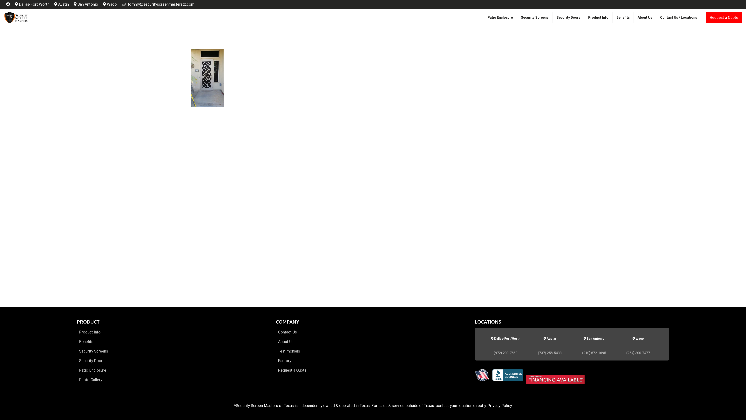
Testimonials (289, 351)
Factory (284, 360)
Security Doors (92, 360)
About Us (286, 341)
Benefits (86, 341)
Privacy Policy (500, 405)
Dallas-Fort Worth (33, 4)
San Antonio (87, 4)
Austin (63, 4)
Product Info (90, 332)
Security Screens (93, 351)
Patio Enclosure (92, 370)
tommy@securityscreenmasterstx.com (160, 4)
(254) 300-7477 (638, 353)
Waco (111, 4)
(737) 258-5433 (550, 353)
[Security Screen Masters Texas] (16, 17)
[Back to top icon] (727, 412)
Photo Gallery (90, 379)
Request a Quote (724, 17)
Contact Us (287, 332)
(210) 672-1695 (594, 353)
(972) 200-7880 (506, 353)
